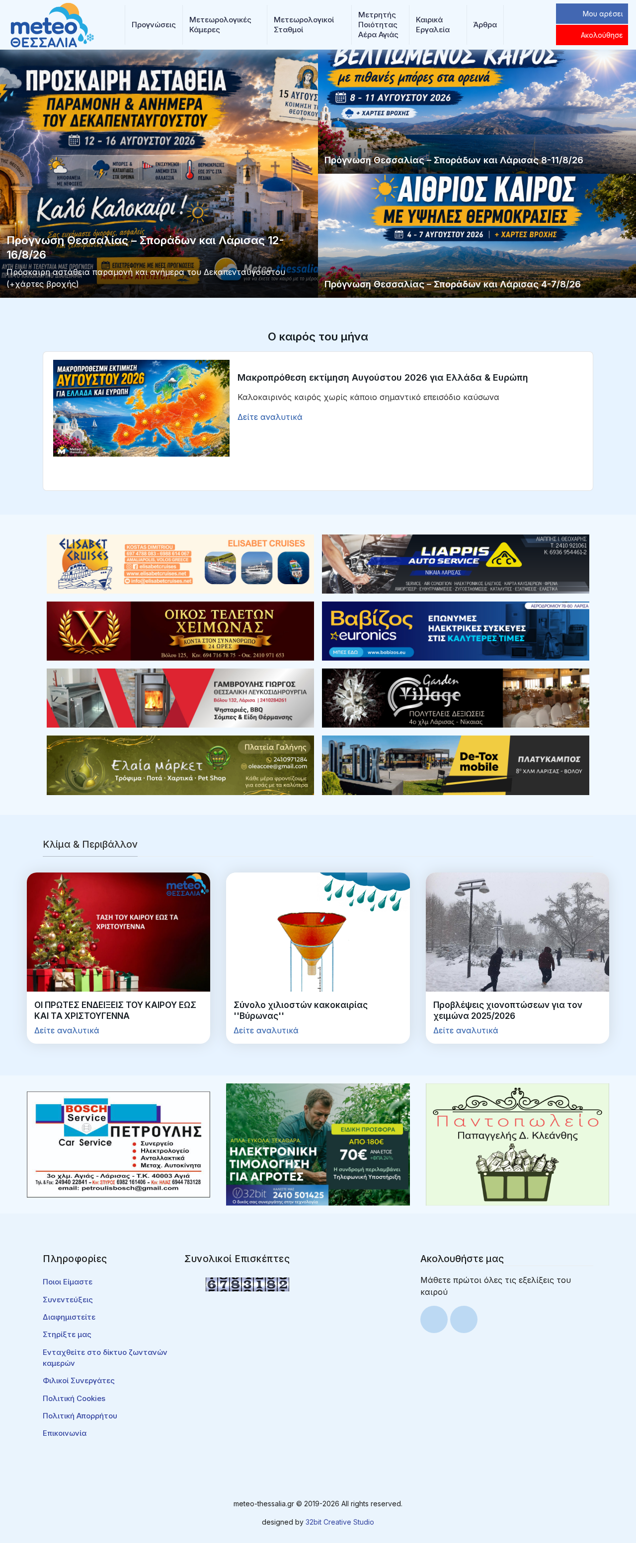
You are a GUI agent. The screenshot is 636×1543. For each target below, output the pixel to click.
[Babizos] (455, 630)
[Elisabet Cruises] (180, 563)
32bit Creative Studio (340, 1522)
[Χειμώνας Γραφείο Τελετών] (180, 630)
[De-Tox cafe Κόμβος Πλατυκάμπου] (455, 764)
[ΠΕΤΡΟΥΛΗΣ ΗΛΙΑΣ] (118, 1144)
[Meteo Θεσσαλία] (52, 24)
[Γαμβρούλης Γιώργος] (180, 697)
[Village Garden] (455, 697)
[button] (153, 25)
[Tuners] (317, 1144)
